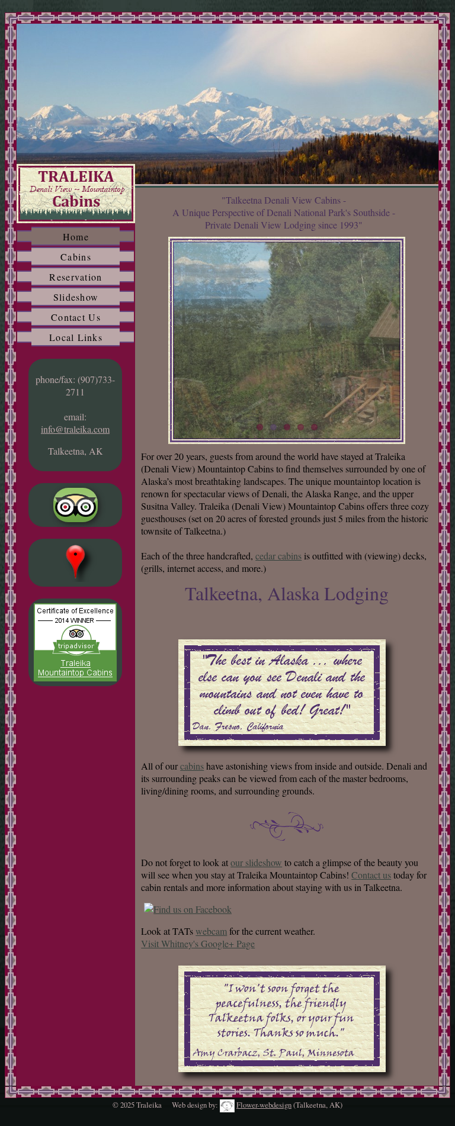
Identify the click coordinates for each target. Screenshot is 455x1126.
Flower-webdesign (263, 1104)
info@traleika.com (75, 429)
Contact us (371, 874)
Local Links (75, 337)
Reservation (75, 277)
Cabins (75, 256)
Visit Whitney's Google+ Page (198, 943)
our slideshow (256, 862)
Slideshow (76, 297)
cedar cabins (278, 555)
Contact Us (76, 317)
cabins (192, 766)
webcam (211, 931)
